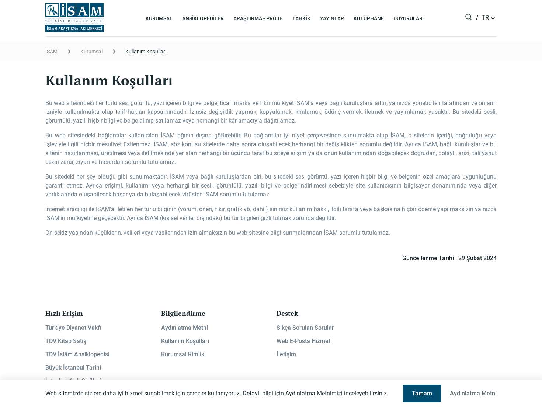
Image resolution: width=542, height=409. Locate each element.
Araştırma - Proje (257, 18)
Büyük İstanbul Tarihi (73, 367)
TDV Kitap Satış (65, 341)
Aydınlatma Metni (184, 327)
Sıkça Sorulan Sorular (305, 327)
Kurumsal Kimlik (182, 354)
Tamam (422, 393)
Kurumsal (159, 18)
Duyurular (408, 18)
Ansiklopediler (203, 18)
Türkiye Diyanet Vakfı (73, 327)
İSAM (51, 52)
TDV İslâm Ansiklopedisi (77, 354)
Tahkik (301, 18)
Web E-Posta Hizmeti (304, 341)
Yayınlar (332, 18)
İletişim (286, 354)
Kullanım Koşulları (145, 52)
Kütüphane (369, 18)
